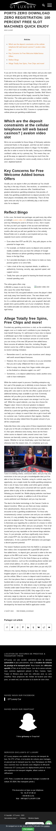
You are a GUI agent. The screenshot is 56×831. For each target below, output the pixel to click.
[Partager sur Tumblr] (33, 627)
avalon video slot (19, 220)
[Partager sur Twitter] (12, 627)
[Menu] (48, 5)
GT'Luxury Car (14, 699)
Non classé (8, 30)
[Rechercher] (42, 5)
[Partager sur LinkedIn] (28, 627)
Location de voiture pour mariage (26, 779)
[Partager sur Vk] (38, 627)
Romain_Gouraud (27, 611)
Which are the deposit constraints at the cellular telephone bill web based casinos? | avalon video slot (27, 47)
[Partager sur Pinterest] (22, 627)
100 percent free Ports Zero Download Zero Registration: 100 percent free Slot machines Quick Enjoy (27, 17)
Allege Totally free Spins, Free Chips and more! (26, 63)
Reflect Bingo (14, 60)
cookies (47, 826)
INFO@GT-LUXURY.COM (30, 799)
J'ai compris (28, 829)
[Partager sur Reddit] (43, 627)
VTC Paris (9, 779)
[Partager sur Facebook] (7, 627)
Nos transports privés (26, 782)
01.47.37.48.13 (30, 793)
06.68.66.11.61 (28, 796)
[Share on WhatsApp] (17, 627)
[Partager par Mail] (49, 627)
